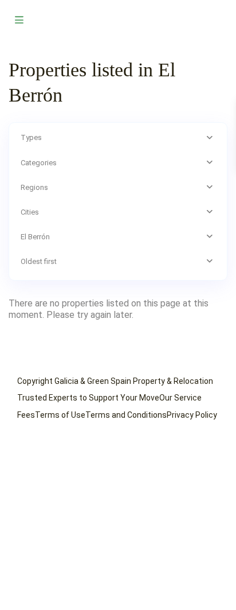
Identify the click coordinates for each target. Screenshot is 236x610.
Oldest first (39, 261)
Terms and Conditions (126, 414)
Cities (30, 212)
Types (31, 137)
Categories (39, 162)
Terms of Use (60, 414)
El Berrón (35, 236)
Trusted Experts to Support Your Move (88, 397)
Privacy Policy (192, 414)
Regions (34, 187)
